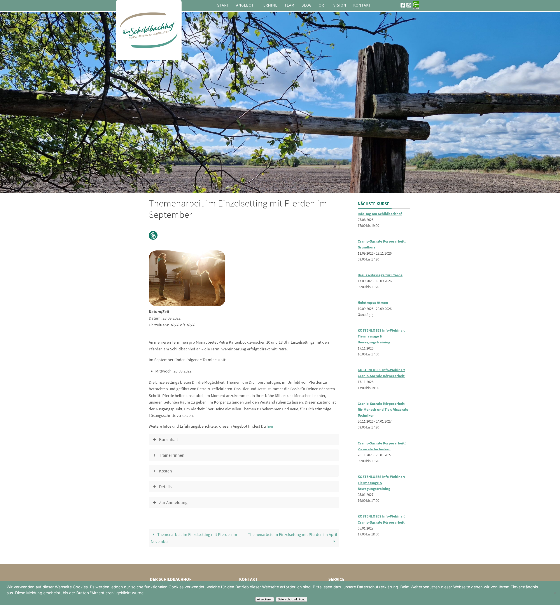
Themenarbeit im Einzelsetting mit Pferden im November (194, 538)
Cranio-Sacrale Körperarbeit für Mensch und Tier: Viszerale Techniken (383, 409)
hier (270, 426)
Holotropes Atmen (373, 302)
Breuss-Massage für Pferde (380, 275)
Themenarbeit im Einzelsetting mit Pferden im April (292, 534)
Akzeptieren (264, 599)
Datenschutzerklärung (291, 599)
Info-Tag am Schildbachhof (380, 213)
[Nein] (554, 593)
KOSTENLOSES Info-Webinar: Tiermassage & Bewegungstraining (381, 336)
